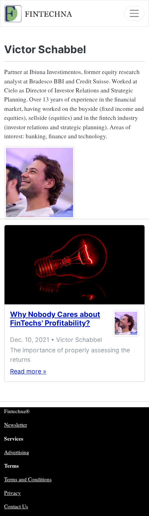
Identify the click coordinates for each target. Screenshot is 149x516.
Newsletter (15, 424)
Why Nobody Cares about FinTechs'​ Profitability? (55, 318)
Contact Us (16, 506)
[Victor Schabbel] (126, 323)
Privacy (12, 492)
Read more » (28, 371)
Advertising (16, 452)
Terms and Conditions (28, 479)
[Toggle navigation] (134, 13)
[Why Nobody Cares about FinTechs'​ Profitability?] (74, 264)
